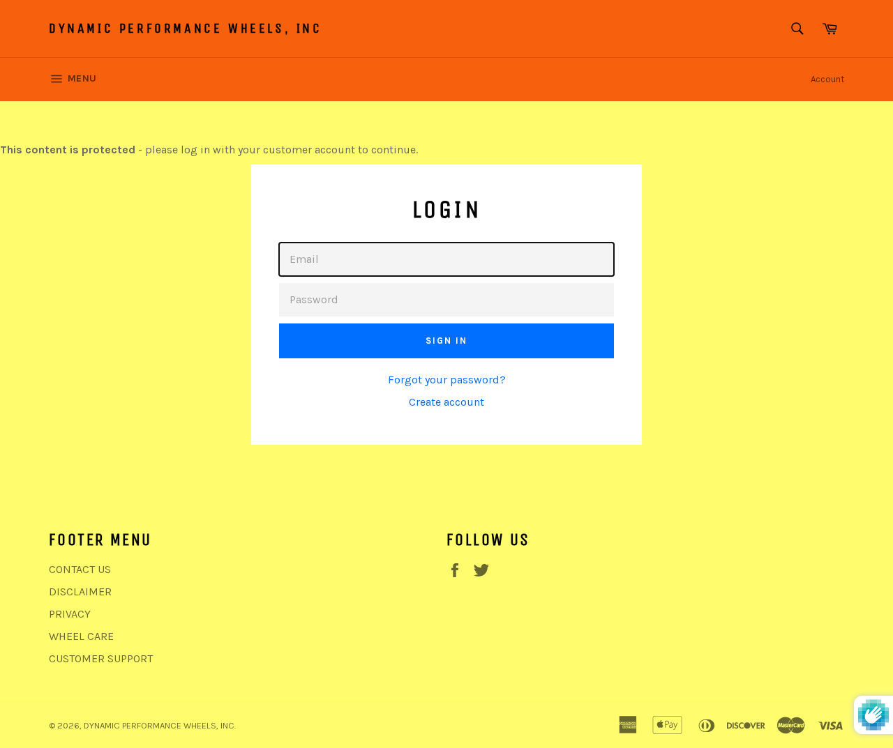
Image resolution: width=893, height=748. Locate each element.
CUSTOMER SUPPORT (101, 658)
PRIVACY (70, 613)
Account (827, 79)
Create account (446, 402)
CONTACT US (80, 569)
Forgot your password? (447, 379)
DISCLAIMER (80, 591)
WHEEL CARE (81, 636)
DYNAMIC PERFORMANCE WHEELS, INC (185, 28)
